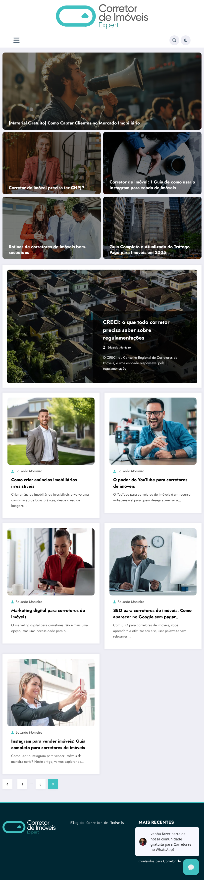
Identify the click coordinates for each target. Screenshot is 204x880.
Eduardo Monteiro (119, 347)
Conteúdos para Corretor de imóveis (166, 861)
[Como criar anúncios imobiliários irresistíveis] (51, 430)
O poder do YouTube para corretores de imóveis (150, 482)
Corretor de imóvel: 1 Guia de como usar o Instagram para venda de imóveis (152, 185)
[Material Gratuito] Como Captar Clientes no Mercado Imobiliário (74, 123)
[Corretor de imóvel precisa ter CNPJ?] (51, 163)
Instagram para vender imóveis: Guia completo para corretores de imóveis (48, 744)
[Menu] (16, 40)
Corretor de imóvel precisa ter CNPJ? (46, 188)
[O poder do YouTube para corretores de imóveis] (153, 430)
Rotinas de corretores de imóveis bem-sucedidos (47, 249)
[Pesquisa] (174, 40)
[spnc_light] (186, 40)
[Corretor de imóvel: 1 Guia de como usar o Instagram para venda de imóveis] (152, 163)
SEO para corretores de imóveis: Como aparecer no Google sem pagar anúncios (152, 613)
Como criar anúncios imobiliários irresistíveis (44, 482)
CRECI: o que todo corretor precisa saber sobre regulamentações (136, 330)
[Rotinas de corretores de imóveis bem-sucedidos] (51, 227)
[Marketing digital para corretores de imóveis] (51, 561)
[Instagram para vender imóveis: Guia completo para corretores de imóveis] (51, 692)
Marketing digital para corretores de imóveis (48, 613)
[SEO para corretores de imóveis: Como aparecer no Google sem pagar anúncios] (153, 561)
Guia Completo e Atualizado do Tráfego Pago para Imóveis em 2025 (149, 249)
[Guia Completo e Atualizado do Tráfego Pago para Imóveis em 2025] (152, 227)
